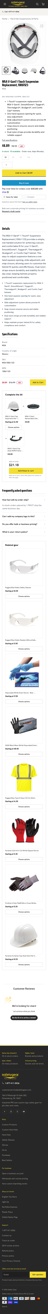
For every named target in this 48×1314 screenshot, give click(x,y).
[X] (17, 1111)
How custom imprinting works (14, 1183)
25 (13, 157)
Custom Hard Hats (10, 1129)
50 (21, 157)
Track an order (8, 1240)
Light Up (5, 1202)
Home (4, 18)
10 (5, 157)
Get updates (37, 1274)
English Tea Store (9, 1197)
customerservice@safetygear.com (16, 1090)
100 (28, 157)
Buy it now (24, 183)
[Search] (37, 4)
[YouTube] (23, 1111)
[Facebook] (4, 1111)
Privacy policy (8, 1256)
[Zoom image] (41, 26)
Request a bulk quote (11, 211)
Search (4, 1306)
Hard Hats (6, 1135)
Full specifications (9, 140)
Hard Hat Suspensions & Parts (24, 18)
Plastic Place (7, 1212)
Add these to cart (26, 470)
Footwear (6, 1155)
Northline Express (9, 1207)
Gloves (5, 1145)
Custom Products (9, 1124)
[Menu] (5, 4)
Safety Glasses (8, 1140)
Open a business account (12, 1173)
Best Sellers (7, 1160)
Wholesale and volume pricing (15, 1178)
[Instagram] (11, 1111)
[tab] (6, 71)
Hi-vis (4, 1150)
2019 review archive (10, 1245)
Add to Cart (38, 382)
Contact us (6, 1235)
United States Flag (9, 1217)
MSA (4, 88)
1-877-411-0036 (12, 1083)
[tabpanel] (24, 43)
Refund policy (8, 1250)
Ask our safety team (29, 202)
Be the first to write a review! (24, 1018)
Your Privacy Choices (11, 1261)
